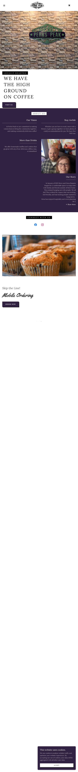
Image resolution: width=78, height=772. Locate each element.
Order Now (10, 304)
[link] (37, 5)
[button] (4, 5)
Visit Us (9, 105)
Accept (56, 765)
